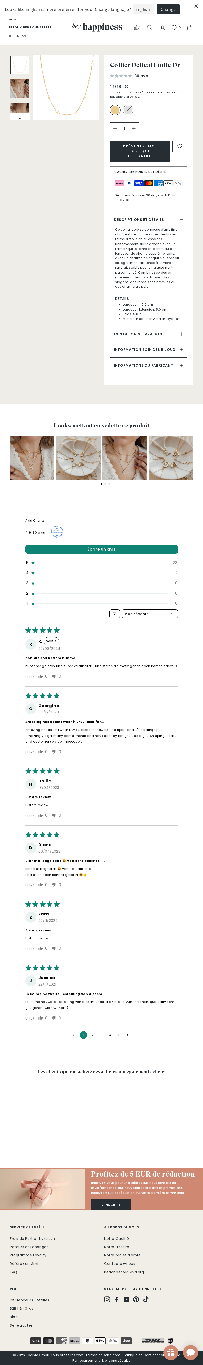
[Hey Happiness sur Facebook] (117, 1299)
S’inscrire (111, 1205)
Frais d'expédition (145, 92)
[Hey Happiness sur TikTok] (146, 1299)
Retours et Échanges (29, 1246)
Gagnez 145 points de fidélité (140, 172)
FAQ (13, 1272)
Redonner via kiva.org (124, 1272)
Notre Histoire (116, 1246)
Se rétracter (21, 1325)
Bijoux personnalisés (30, 27)
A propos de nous (121, 1227)
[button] (121, 75)
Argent (128, 110)
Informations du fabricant (143, 365)
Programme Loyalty (28, 1255)
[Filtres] (114, 613)
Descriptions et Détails (139, 219)
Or (115, 110)
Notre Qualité (116, 1238)
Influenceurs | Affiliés (29, 1300)
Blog (14, 1316)
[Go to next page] (129, 1035)
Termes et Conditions (103, 1355)
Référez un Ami (24, 1263)
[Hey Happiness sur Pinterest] (136, 1299)
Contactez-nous (119, 1263)
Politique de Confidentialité (146, 1355)
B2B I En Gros (21, 1308)
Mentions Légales (116, 1360)
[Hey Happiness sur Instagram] (107, 1299)
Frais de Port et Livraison (32, 1238)
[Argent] (129, 112)
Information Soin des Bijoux (145, 349)
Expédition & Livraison (138, 334)
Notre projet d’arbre (122, 1255)
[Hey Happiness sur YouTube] (126, 1299)
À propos (18, 36)
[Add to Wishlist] (179, 146)
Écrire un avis (101, 549)
